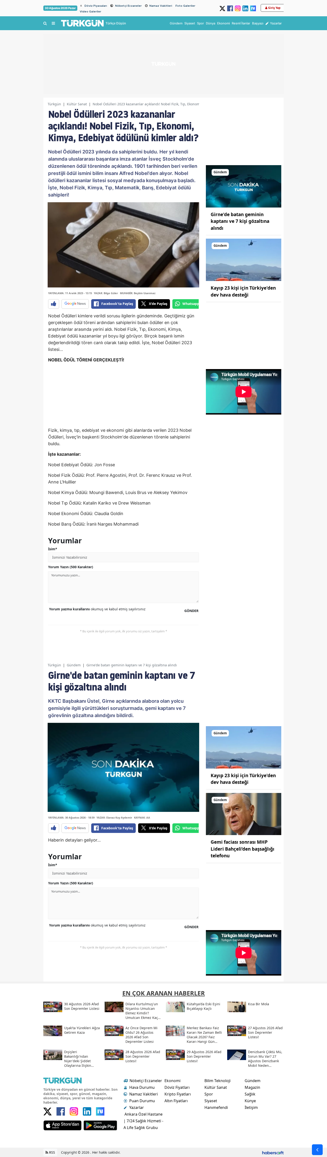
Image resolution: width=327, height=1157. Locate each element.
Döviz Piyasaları (96, 5)
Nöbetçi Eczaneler (128, 5)
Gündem (74, 665)
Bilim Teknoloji (217, 1080)
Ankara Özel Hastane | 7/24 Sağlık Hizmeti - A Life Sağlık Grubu (143, 1121)
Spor (208, 1094)
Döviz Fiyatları (177, 1087)
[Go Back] (317, 1149)
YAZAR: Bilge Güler (106, 293)
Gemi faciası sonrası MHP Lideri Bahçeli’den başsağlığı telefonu (242, 849)
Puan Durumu (142, 1100)
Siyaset (210, 1100)
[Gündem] (243, 186)
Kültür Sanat (77, 104)
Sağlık (250, 1094)
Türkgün (54, 104)
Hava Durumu (142, 1087)
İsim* (52, 549)
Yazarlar (136, 1107)
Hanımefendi (216, 1107)
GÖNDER (191, 610)
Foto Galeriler (185, 5)
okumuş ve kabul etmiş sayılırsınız (97, 609)
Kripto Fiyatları (177, 1094)
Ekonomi (172, 1080)
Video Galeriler (90, 11)
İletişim (251, 1107)
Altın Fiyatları (176, 1100)
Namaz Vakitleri (160, 5)
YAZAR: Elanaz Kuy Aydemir (114, 817)
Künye (250, 1100)
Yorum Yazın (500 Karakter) (70, 567)
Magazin (252, 1087)
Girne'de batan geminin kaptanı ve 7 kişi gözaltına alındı (240, 221)
